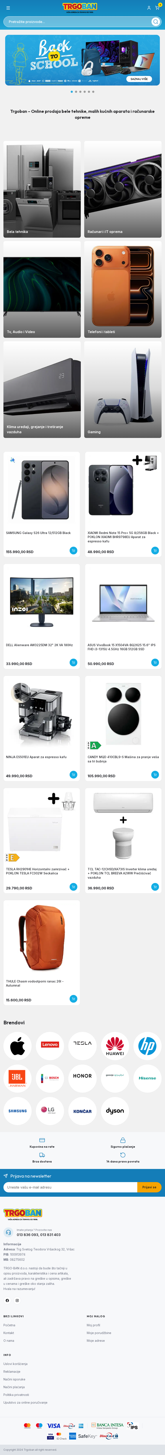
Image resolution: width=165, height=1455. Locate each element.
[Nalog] (149, 7)
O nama (8, 1340)
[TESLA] (82, 1046)
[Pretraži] (155, 21)
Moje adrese (96, 1340)
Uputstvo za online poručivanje (25, 1402)
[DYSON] (115, 1111)
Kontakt (8, 1333)
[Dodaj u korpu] (73, 550)
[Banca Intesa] (107, 1425)
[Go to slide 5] (89, 92)
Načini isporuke (14, 1379)
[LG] (50, 1111)
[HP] (147, 1046)
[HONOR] (82, 1079)
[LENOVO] (50, 1046)
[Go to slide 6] (93, 92)
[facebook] (7, 1300)
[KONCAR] (82, 1111)
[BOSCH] (50, 1079)
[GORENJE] (115, 1079)
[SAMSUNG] (17, 1111)
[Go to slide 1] (72, 92)
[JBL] (17, 1079)
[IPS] (133, 1425)
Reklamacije (11, 1371)
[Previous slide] (10, 64)
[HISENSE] (147, 1079)
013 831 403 (50, 1235)
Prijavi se (149, 1187)
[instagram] (17, 1300)
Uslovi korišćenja (15, 1364)
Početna (9, 1325)
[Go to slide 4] (85, 92)
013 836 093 (27, 1235)
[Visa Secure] (50, 1436)
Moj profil (93, 1325)
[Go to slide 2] (76, 92)
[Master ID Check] (62, 1436)
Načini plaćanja (14, 1387)
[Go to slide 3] (80, 92)
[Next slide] (154, 64)
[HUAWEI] (115, 1046)
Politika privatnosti (16, 1395)
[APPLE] (17, 1046)
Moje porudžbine (99, 1333)
